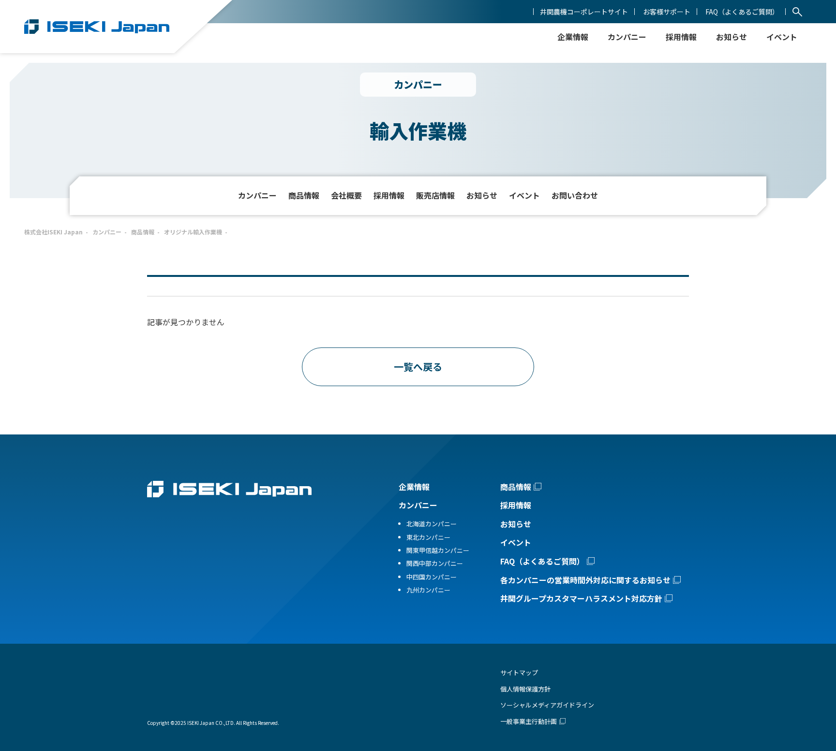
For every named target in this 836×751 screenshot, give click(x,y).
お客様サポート (666, 11)
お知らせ (731, 37)
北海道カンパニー (431, 523)
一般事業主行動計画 (528, 721)
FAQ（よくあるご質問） (742, 11)
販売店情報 (435, 195)
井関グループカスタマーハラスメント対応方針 (581, 598)
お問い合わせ (575, 195)
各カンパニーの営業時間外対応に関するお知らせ (585, 580)
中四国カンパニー (431, 576)
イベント (524, 195)
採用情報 (681, 37)
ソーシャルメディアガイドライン (547, 704)
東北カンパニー (428, 537)
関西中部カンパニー (434, 563)
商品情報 (303, 195)
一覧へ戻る (418, 367)
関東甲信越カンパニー (437, 550)
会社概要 (346, 195)
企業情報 (414, 486)
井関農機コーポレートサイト (584, 11)
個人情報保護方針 (525, 688)
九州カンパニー (428, 589)
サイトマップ (519, 672)
